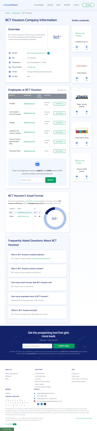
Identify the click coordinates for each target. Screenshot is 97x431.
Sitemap (8, 393)
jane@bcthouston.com (24, 212)
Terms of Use (64, 352)
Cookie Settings (7, 429)
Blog (6, 379)
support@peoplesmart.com (45, 393)
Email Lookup (39, 384)
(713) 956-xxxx (31, 67)
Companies (16, 13)
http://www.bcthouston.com (36, 53)
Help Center (75, 376)
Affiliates (8, 376)
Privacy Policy (74, 352)
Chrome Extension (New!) (43, 387)
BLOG (58, 5)
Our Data (38, 379)
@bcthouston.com (29, 103)
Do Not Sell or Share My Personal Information (79, 380)
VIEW (59, 104)
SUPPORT (67, 5)
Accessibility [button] (8, 424)
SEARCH (50, 180)
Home (7, 13)
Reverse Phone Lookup (42, 381)
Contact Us (75, 373)
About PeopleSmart (11, 373)
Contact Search (40, 373)
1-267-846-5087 (42, 396)
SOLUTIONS (38, 5)
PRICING (50, 5)
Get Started (88, 5)
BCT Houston (34, 201)
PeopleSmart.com (32, 354)
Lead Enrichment (40, 376)
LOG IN (76, 5)
